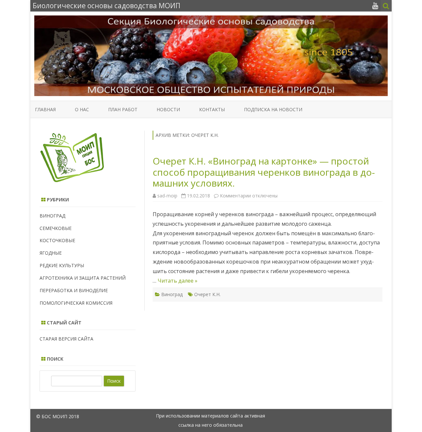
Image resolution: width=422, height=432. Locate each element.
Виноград (172, 294)
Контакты (212, 109)
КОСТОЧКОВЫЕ (57, 240)
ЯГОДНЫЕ (51, 253)
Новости (168, 109)
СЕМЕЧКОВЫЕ (56, 228)
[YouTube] (375, 5)
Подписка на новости (273, 109)
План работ (122, 109)
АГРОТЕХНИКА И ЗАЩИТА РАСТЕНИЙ (83, 278)
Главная (45, 109)
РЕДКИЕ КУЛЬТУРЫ (62, 265)
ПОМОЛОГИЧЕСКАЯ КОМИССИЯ (76, 303)
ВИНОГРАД (52, 216)
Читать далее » (177, 280)
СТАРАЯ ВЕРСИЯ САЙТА (66, 339)
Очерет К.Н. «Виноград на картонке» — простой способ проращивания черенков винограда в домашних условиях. (264, 172)
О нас (82, 109)
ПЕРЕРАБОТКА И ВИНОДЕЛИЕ (74, 290)
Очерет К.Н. (207, 294)
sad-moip (167, 195)
